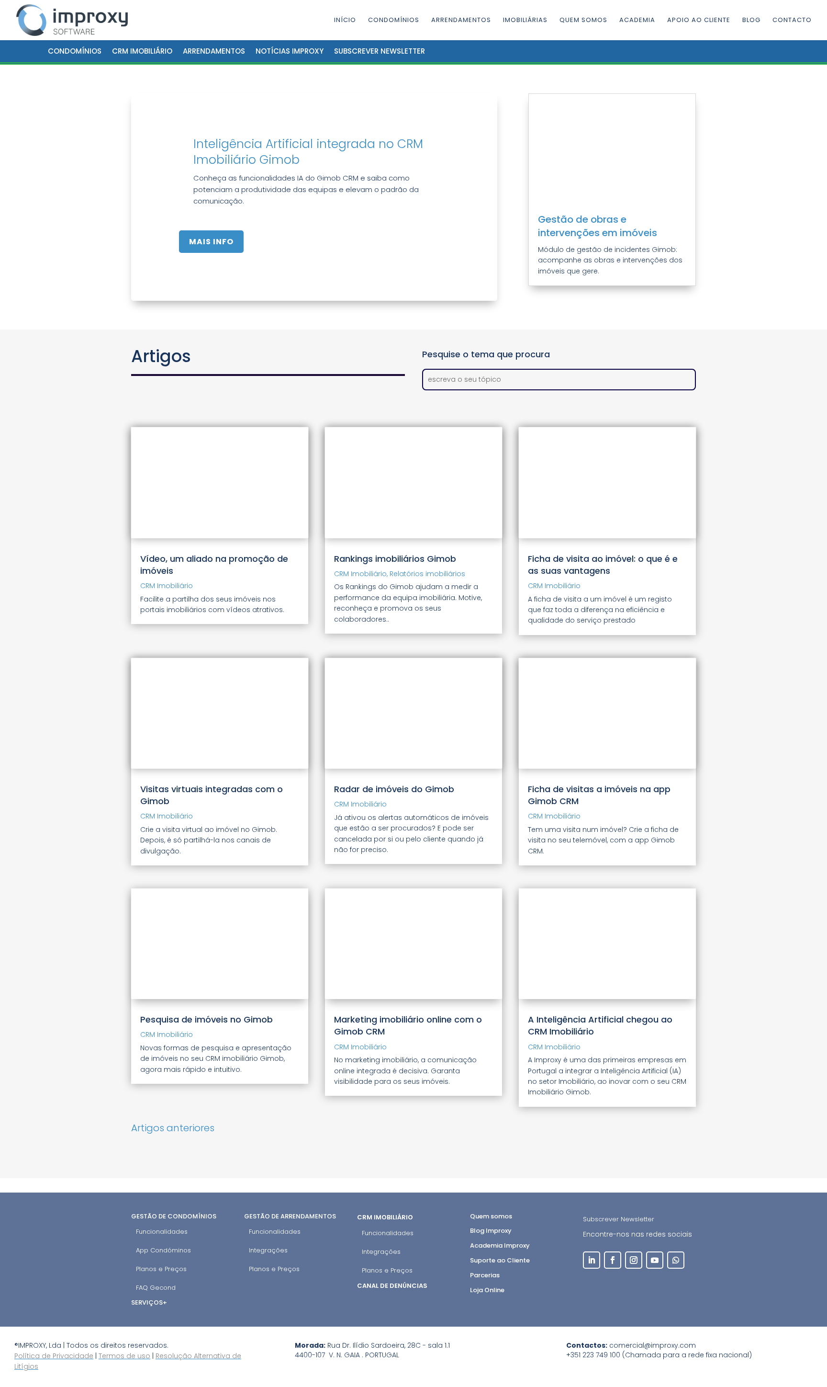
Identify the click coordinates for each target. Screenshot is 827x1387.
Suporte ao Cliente (500, 1260)
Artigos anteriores (172, 1128)
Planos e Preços (161, 1268)
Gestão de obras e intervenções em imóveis (597, 226)
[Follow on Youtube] (654, 1260)
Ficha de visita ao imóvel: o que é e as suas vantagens (603, 565)
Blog (751, 20)
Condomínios (393, 20)
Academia (637, 20)
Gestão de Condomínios (173, 1216)
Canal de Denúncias (393, 1285)
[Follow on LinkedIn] (591, 1260)
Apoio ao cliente (698, 20)
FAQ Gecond (156, 1287)
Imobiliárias (525, 20)
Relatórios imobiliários (427, 574)
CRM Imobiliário (142, 51)
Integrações (268, 1250)
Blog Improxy (491, 1230)
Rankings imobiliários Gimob (395, 559)
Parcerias (485, 1275)
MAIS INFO (211, 241)
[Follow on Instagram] (633, 1260)
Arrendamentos (461, 20)
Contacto (792, 20)
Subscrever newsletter (379, 51)
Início (345, 20)
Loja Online (487, 1290)
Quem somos (583, 20)
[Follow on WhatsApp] (675, 1260)
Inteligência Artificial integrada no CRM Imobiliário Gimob (308, 152)
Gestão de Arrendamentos (290, 1216)
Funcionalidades (162, 1231)
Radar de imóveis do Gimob (394, 789)
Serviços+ (149, 1302)
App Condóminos (163, 1250)
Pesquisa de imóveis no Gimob (206, 1019)
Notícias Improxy (290, 51)
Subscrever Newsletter (618, 1219)
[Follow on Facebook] (612, 1260)
